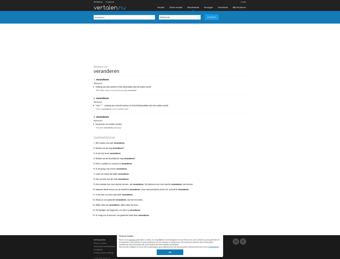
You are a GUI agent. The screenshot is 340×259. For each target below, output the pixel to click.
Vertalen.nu (98, 2)
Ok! (170, 252)
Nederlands (165, 17)
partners (132, 239)
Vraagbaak (110, 2)
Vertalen (160, 7)
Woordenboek (193, 7)
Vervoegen (208, 7)
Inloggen (243, 2)
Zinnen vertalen (175, 7)
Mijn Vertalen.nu (239, 7)
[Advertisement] (170, 43)
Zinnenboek (223, 7)
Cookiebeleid (213, 247)
